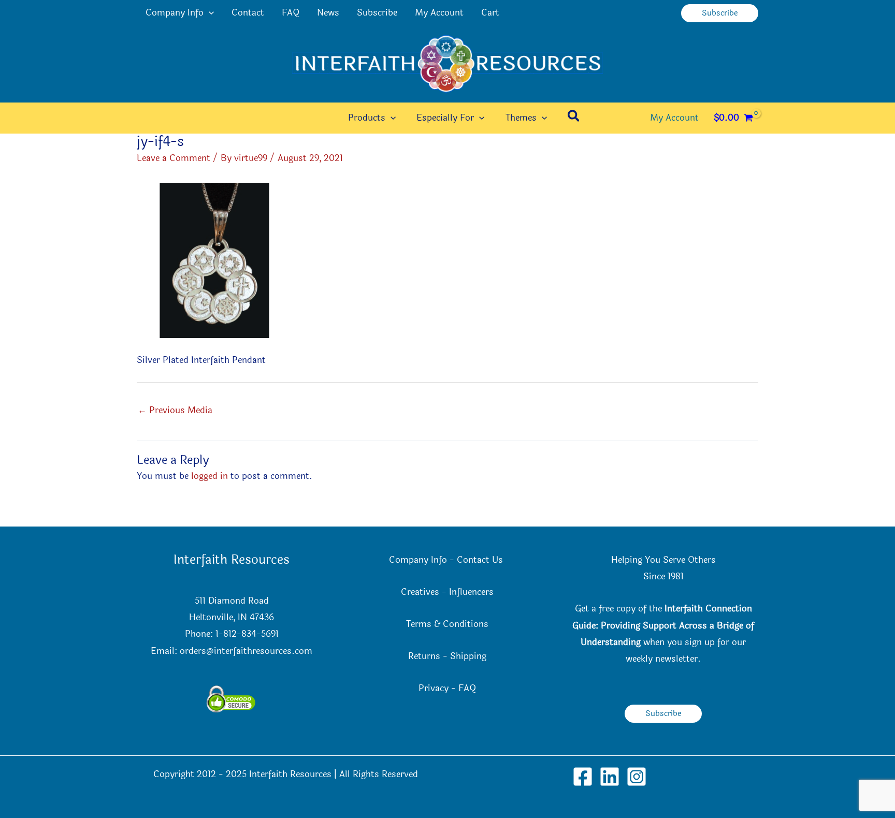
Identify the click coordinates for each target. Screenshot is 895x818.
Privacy (433, 688)
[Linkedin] (609, 776)
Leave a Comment (173, 158)
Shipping (468, 656)
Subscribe (377, 13)
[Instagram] (636, 776)
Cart (490, 13)
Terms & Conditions (447, 624)
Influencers (471, 592)
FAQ (290, 13)
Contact (248, 13)
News (328, 13)
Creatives (420, 592)
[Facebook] (582, 776)
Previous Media (175, 410)
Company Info (175, 13)
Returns (424, 656)
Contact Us (481, 560)
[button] (209, 13)
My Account (439, 13)
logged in (209, 476)
